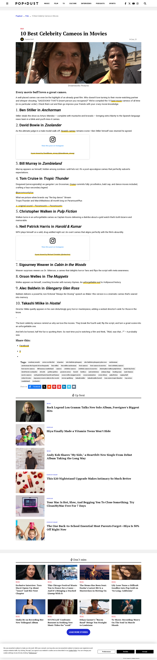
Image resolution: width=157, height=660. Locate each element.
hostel (75, 372)
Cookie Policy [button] (73, 650)
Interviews (86, 3)
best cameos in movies (98, 365)
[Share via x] (44, 387)
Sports (112, 3)
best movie (116, 100)
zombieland (25, 381)
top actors (128, 378)
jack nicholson (94, 372)
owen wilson (102, 375)
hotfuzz (83, 372)
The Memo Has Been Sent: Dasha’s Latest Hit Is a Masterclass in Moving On (93, 588)
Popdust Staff (29, 39)
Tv (64, 3)
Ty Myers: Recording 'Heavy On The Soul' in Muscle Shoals (126, 622)
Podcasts (100, 3)
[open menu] (7, 3)
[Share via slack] (69, 387)
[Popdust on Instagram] (137, 3)
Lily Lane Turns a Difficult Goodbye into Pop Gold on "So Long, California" (125, 588)
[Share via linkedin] (64, 387)
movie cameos (26, 375)
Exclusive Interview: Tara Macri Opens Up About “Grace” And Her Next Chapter (29, 589)
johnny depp (105, 372)
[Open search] (145, 3)
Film (56, 3)
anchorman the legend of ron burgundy (35, 365)
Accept (144, 652)
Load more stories (78, 632)
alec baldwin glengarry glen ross (95, 362)
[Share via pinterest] (54, 387)
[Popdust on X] (129, 3)
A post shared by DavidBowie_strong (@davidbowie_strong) (52, 153)
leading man (117, 372)
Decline (125, 652)
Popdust (19, 16)
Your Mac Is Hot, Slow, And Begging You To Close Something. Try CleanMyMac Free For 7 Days (90, 504)
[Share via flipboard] (59, 387)
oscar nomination (89, 375)
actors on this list (48, 362)
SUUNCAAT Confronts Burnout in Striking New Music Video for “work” (60, 622)
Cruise (73, 184)
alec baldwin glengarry (74, 362)
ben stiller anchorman (68, 365)
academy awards (34, 362)
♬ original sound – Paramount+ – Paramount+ (39, 205)
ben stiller (54, 365)
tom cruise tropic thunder (113, 378)
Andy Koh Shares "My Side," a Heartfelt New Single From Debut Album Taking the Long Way (89, 456)
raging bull (124, 375)
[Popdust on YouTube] (133, 3)
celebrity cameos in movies (87, 369)
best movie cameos (28, 369)
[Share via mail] (74, 387)
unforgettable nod (91, 282)
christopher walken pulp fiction (110, 369)
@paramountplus (24, 192)
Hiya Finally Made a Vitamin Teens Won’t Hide (79, 431)
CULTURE (72, 3)
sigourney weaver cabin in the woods (46, 378)
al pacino (60, 362)
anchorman (113, 362)
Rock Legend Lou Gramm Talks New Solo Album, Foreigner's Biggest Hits (93, 409)
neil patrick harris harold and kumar (46, 375)
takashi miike (80, 378)
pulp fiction (113, 375)
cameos (58, 369)
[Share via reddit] (49, 387)
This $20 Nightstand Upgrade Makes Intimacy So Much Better (89, 478)
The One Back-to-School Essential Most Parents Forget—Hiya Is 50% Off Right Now (93, 527)
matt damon (128, 372)
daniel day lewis (129, 369)
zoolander (36, 381)
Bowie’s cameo (68, 131)
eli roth (42, 372)
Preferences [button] (33, 653)
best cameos (83, 365)
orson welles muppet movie (71, 375)
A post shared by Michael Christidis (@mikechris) (52, 254)
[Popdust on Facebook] (125, 3)
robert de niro (26, 378)
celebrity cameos (70, 369)
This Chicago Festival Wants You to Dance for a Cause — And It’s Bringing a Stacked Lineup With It (62, 589)
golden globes (53, 372)
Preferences (106, 652)
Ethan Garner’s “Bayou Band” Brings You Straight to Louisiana (93, 622)
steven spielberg (67, 378)
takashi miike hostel (95, 378)
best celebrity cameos (116, 365)
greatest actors (65, 372)
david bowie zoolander (29, 372)
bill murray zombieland (45, 369)
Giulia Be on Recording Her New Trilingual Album (29, 621)
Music (47, 3)
